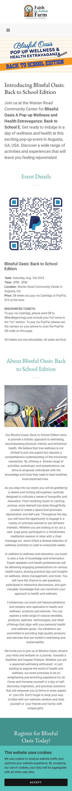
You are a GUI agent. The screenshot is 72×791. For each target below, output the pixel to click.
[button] (8, 30)
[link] (36, 11)
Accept (36, 782)
